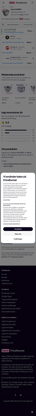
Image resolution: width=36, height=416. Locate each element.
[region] (18, 208)
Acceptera (18, 229)
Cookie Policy (6, 200)
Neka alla (18, 234)
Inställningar (18, 239)
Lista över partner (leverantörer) (11, 223)
